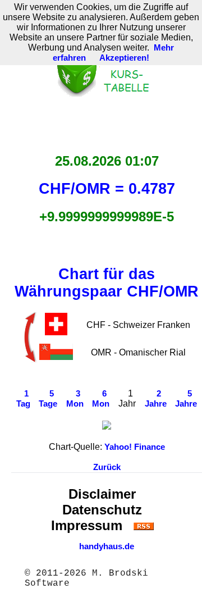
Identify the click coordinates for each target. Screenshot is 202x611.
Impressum (86, 525)
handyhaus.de (106, 546)
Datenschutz (102, 509)
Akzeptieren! (124, 57)
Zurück (107, 467)
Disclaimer (102, 493)
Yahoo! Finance (134, 447)
